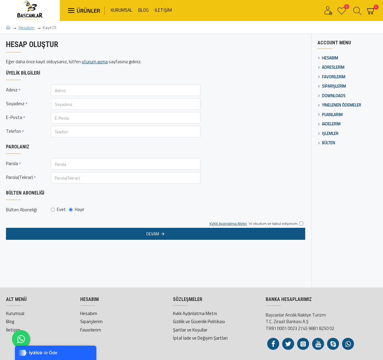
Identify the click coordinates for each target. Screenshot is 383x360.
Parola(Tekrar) (19, 177)
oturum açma (95, 61)
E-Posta (14, 117)
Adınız (12, 89)
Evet (61, 209)
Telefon (13, 131)
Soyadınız (15, 103)
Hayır (79, 209)
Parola (12, 163)
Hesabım (26, 27)
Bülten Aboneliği (21, 209)
